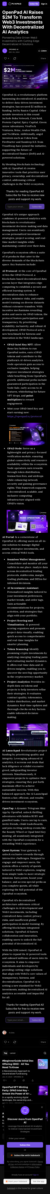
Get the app (38, 1181)
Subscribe (34, 4)
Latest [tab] (13, 1053)
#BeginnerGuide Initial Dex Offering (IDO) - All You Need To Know (17, 1064)
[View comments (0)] (14, 1080)
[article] (25, 1070)
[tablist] (9, 1053)
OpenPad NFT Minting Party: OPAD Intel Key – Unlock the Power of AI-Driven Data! (16, 1090)
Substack (11, 1188)
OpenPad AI (13, 49)
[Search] (45, 1053)
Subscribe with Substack (27, 1155)
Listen (44, 51)
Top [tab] (5, 1053)
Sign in (44, 4)
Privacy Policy (33, 1167)
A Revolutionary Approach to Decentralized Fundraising (16, 1072)
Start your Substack (17, 1181)
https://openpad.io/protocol (24, 416)
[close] (42, 1107)
